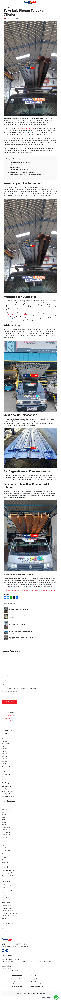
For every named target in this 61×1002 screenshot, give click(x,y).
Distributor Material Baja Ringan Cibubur (21, 637)
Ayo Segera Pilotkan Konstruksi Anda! (23, 172)
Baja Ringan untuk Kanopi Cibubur (19, 315)
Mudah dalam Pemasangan (19, 170)
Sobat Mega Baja (9, 718)
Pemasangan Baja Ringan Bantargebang (43, 590)
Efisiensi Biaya (15, 167)
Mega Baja (42, 993)
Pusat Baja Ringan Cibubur (17, 624)
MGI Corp (32, 993)
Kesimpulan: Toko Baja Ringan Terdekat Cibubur (26, 174)
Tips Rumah (7, 721)
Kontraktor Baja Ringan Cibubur (18, 609)
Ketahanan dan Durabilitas (19, 165)
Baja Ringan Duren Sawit (26, 128)
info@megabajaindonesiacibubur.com (12, 971)
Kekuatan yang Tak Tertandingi (20, 162)
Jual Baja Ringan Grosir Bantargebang (20, 631)
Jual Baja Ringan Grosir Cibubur (18, 616)
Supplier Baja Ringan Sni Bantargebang (17, 590)
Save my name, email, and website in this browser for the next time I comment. (20, 688)
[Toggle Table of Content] (53, 159)
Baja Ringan (7, 7)
